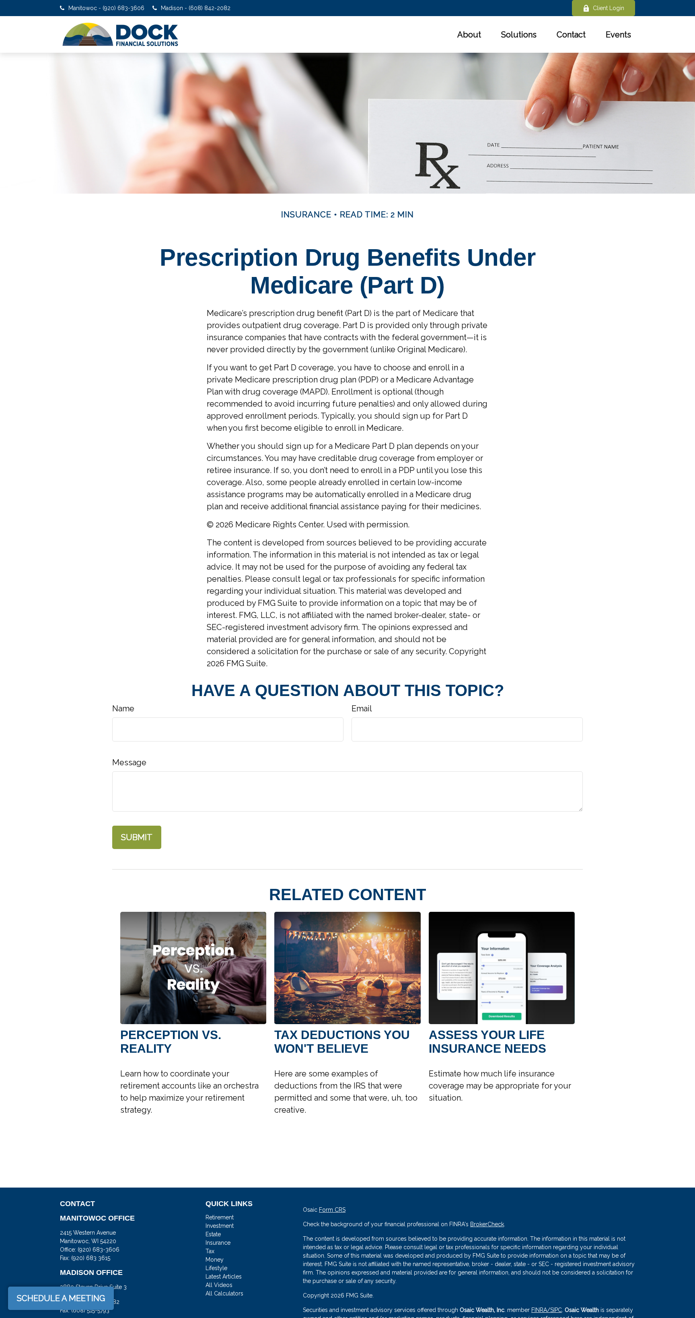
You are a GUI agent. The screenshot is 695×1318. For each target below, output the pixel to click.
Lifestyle (216, 1268)
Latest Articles (224, 1276)
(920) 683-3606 (98, 1249)
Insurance (218, 1242)
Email (362, 708)
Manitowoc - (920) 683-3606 (106, 8)
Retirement (220, 1217)
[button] (469, 34)
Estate (213, 1234)
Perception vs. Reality (170, 1041)
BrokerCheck (487, 1224)
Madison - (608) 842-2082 (195, 8)
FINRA (539, 1310)
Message (129, 762)
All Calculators (224, 1293)
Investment (220, 1226)
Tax (210, 1251)
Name (123, 708)
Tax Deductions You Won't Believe (342, 1041)
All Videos (219, 1285)
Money (215, 1259)
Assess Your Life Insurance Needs (487, 1041)
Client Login (608, 8)
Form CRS (332, 1209)
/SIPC (554, 1310)
